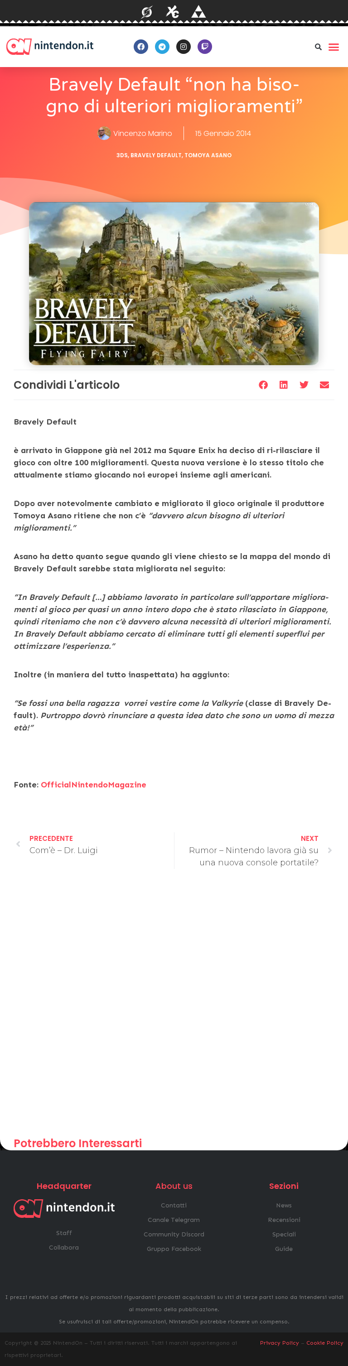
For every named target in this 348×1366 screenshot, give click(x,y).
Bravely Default (156, 155)
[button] (318, 46)
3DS (122, 155)
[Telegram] (162, 46)
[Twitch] (205, 46)
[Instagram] (183, 46)
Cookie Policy (324, 1343)
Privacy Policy (279, 1343)
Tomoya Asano (208, 155)
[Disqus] (174, 1007)
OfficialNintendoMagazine (93, 785)
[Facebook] (141, 46)
